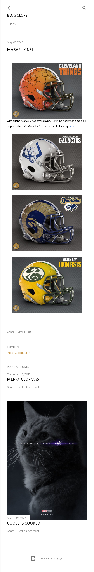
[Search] (84, 7)
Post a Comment (19, 353)
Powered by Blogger (50, 558)
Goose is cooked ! (25, 523)
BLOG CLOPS (17, 16)
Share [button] (10, 331)
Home (14, 24)
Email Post (24, 331)
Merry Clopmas (23, 379)
